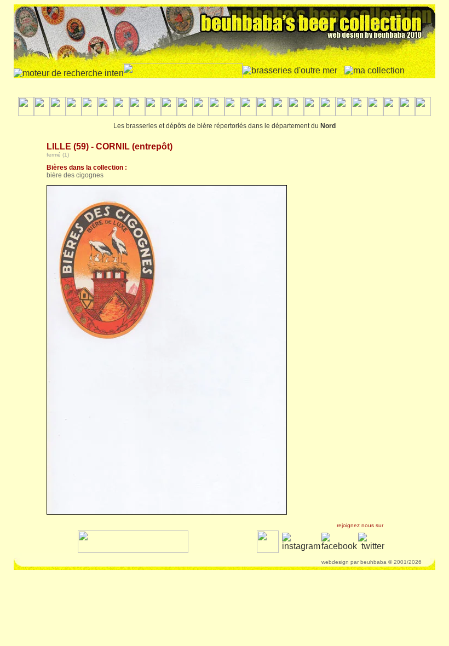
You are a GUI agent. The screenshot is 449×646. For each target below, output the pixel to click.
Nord (328, 126)
